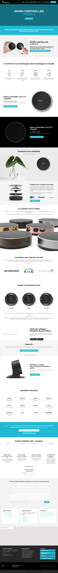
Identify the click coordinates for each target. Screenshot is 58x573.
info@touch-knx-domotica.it (45, 553)
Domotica (24, 516)
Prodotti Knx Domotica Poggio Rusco (28, 551)
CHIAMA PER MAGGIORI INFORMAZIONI (40, 50)
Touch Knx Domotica (46, 558)
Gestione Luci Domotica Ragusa (27, 553)
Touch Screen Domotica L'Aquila (45, 512)
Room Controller (29, 469)
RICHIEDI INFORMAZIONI (10, 106)
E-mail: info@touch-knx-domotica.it (8, 555)
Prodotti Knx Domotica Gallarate (27, 550)
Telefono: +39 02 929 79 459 (7, 554)
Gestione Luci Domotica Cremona (27, 552)
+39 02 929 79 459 (45, 550)
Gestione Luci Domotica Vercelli (27, 554)
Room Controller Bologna (26, 556)
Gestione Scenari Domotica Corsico (27, 555)
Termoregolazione (26, 520)
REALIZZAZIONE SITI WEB (52, 571)
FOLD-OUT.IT (47, 571)
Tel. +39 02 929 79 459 (15, 566)
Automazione (25, 521)
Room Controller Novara (8, 512)
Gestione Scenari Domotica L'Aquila (46, 515)
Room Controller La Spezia (8, 513)
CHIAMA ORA (29, 18)
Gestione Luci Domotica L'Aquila (48, 514)
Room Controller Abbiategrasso (27, 557)
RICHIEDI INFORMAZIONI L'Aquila (29, 350)
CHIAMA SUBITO (35, 200)
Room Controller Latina (8, 514)
